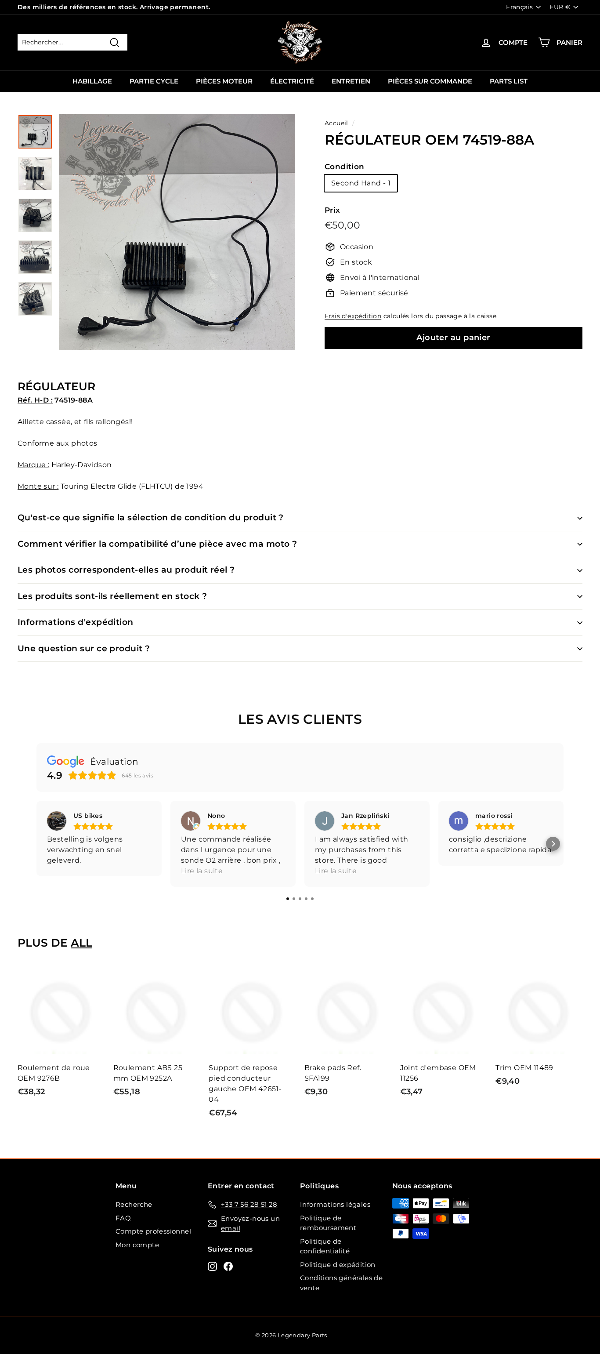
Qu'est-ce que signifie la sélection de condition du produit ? (151, 517)
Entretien (351, 81)
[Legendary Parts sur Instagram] (212, 1266)
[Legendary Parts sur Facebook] (228, 1266)
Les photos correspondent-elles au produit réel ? (126, 570)
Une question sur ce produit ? (84, 648)
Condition (345, 166)
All (81, 942)
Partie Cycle (154, 81)
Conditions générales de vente (341, 1283)
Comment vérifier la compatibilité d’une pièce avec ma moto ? (157, 544)
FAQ (123, 1218)
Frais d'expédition (353, 315)
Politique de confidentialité (325, 1246)
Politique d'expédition (338, 1264)
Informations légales (335, 1204)
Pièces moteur (224, 81)
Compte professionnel (153, 1231)
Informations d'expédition (76, 622)
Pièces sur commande (430, 81)
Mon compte (137, 1245)
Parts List (509, 81)
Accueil (336, 123)
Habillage (92, 81)
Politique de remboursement (328, 1223)
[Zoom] (177, 232)
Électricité (292, 81)
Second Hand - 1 (360, 183)
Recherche (134, 1204)
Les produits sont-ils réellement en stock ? (112, 596)
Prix (332, 210)
